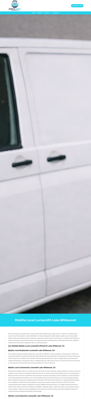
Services (46, 13)
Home (33, 13)
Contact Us (56, 13)
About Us (39, 13)
